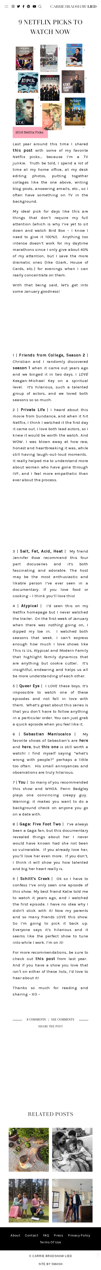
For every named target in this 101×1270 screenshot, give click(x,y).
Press (58, 1235)
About (15, 1235)
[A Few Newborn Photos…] (72, 1171)
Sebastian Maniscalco (47, 734)
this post (22, 150)
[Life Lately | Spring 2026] (29, 1171)
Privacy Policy (79, 1235)
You (22, 782)
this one (50, 746)
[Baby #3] (29, 1221)
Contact (31, 1235)
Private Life (33, 409)
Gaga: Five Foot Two (40, 824)
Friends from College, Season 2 (52, 355)
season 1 (21, 367)
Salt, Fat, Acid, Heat (41, 551)
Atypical (29, 605)
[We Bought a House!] (72, 1221)
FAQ (46, 1235)
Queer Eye (29, 685)
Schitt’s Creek (35, 878)
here (83, 740)
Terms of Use (50, 1242)
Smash (57, 1264)
